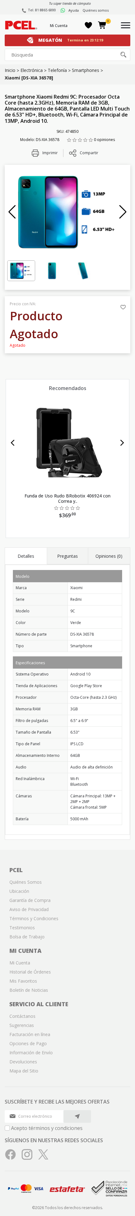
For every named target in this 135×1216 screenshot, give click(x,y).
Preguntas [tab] (67, 556)
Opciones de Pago (28, 1043)
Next (122, 443)
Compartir (89, 152)
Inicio (10, 70)
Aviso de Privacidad (29, 909)
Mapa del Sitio (23, 1071)
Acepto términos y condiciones (47, 1128)
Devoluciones (23, 1062)
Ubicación (19, 891)
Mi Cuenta (59, 25)
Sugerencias (21, 1025)
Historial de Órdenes (30, 972)
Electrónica (31, 70)
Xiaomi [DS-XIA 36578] (29, 78)
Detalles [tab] (26, 556)
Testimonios (22, 928)
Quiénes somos (96, 10)
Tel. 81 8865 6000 (42, 10)
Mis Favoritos (23, 981)
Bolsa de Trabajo (27, 937)
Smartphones (85, 70)
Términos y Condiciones (33, 918)
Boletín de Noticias (28, 990)
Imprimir (49, 152)
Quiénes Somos (25, 882)
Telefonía (57, 70)
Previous (13, 443)
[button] (12, 212)
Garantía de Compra (30, 900)
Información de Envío (31, 1053)
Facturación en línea (29, 1034)
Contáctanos (22, 1016)
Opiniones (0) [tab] (108, 556)
